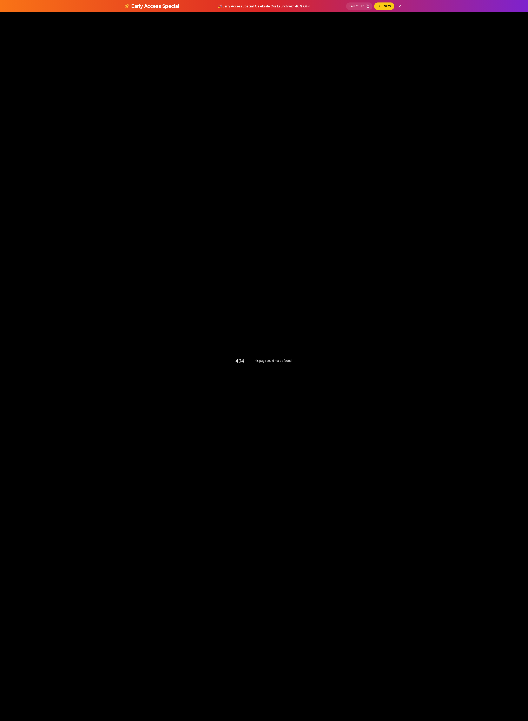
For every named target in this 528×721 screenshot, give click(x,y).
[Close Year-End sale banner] (399, 6)
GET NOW (384, 6)
